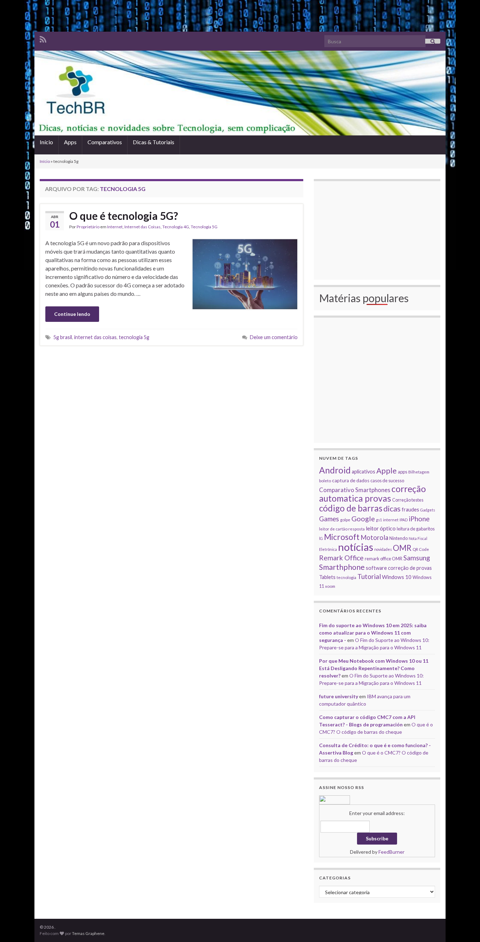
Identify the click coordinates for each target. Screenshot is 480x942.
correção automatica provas (372, 493)
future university (338, 696)
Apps (70, 142)
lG (321, 538)
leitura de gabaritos (416, 529)
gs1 (379, 519)
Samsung (416, 558)
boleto (325, 480)
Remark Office (341, 558)
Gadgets (427, 510)
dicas (392, 508)
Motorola (374, 537)
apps (402, 472)
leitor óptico (381, 528)
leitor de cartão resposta (342, 528)
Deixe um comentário (274, 337)
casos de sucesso (387, 480)
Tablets (327, 577)
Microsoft (341, 537)
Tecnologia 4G (175, 226)
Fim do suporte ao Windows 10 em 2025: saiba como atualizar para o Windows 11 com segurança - (373, 632)
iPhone (419, 519)
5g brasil (62, 337)
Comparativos (104, 142)
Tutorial (369, 576)
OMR (402, 548)
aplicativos (363, 472)
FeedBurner (391, 852)
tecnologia (346, 577)
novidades (383, 549)
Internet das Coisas (142, 226)
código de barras (350, 508)
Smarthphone (342, 567)
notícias (355, 547)
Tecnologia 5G (204, 226)
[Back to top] (464, 926)
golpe (345, 519)
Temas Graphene (88, 933)
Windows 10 (396, 577)
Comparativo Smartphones (354, 490)
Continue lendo (72, 314)
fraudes (410, 510)
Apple (386, 470)
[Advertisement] (240, 16)
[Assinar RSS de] (43, 38)
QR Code (421, 549)
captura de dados (350, 480)
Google (363, 518)
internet (390, 519)
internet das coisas (95, 337)
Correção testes (407, 500)
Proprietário (88, 226)
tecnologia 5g (134, 337)
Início (46, 142)
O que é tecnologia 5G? (123, 215)
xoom (330, 586)
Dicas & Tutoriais (153, 142)
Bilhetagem (418, 471)
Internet (115, 226)
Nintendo (398, 538)
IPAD (404, 519)
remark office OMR (383, 558)
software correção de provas (399, 568)
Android (335, 470)
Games (329, 519)
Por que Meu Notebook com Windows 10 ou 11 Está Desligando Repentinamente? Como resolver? (373, 668)
